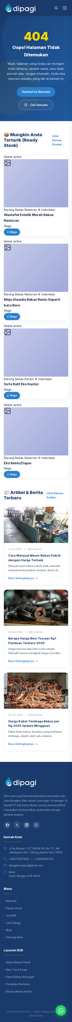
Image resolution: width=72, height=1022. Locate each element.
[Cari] (56, 7)
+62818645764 (44, 858)
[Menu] (64, 7)
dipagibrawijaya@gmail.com (26, 865)
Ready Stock (14, 908)
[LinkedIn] (26, 825)
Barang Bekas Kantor (19, 991)
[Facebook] (7, 825)
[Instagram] (36, 825)
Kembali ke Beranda (36, 92)
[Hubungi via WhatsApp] (61, 1010)
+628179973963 (19, 858)
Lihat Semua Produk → (58, 140)
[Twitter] (17, 825)
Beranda (11, 900)
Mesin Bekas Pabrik (18, 962)
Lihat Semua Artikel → (55, 495)
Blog (9, 930)
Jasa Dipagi (13, 922)
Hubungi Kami (14, 937)
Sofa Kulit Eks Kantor (21, 384)
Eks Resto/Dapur (18, 463)
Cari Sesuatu (39, 105)
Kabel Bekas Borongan (20, 976)
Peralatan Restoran (18, 984)
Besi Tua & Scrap (16, 969)
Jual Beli (11, 915)
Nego (13, 232)
